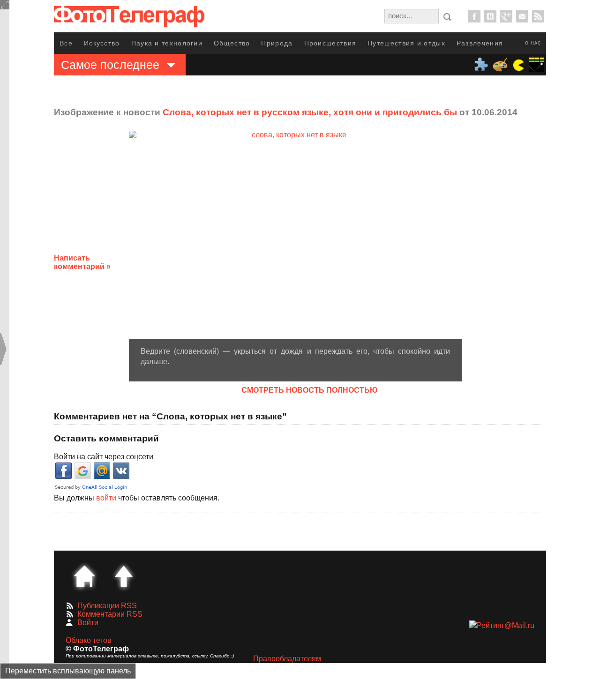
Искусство (102, 43)
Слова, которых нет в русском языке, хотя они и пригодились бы (310, 112)
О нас (533, 43)
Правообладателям (287, 659)
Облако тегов (89, 640)
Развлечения (480, 43)
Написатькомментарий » (82, 262)
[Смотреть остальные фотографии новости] (295, 235)
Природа (276, 43)
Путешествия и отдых (406, 43)
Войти (87, 623)
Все (66, 43)
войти (106, 498)
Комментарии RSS (109, 614)
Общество (232, 43)
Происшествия (330, 43)
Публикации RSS (107, 606)
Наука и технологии (166, 43)
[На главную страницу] (84, 576)
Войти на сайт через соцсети (103, 457)
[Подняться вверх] (123, 576)
